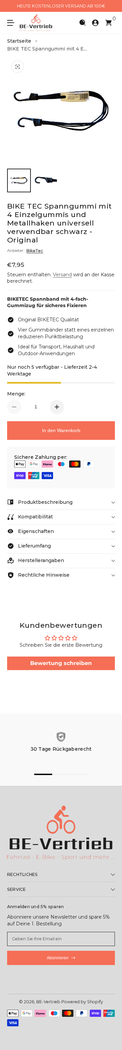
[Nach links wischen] (12, 6)
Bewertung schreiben (61, 663)
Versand (62, 275)
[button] (82, 22)
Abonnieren (57, 958)
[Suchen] (82, 22)
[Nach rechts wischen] (110, 6)
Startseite (19, 41)
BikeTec (34, 250)
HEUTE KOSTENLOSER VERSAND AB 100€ (61, 5)
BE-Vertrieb (48, 1001)
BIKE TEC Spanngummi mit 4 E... (47, 49)
